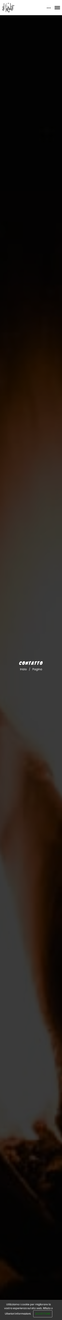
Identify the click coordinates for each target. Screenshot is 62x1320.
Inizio (23, 669)
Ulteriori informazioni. (18, 1314)
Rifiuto (47, 1308)
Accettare (42, 1314)
